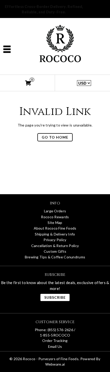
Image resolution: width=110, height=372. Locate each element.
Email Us (55, 346)
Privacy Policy (54, 240)
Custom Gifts (55, 251)
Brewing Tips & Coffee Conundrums (55, 257)
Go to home (55, 137)
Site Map (55, 222)
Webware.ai (55, 364)
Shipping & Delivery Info (55, 234)
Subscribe (55, 297)
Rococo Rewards (55, 217)
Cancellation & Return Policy (55, 245)
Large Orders (55, 211)
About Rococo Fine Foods (55, 228)
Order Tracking (55, 340)
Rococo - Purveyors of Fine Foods (51, 359)
